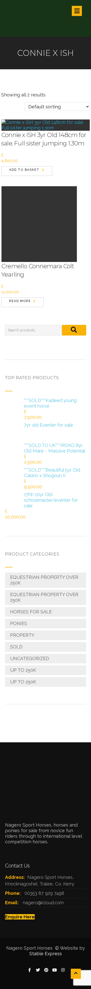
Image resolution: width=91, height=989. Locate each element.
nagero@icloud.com (43, 902)
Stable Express (45, 953)
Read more (20, 301)
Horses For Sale (31, 611)
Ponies (18, 623)
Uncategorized (29, 658)
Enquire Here (20, 916)
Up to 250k (23, 670)
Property (22, 635)
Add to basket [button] (24, 170)
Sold (16, 646)
